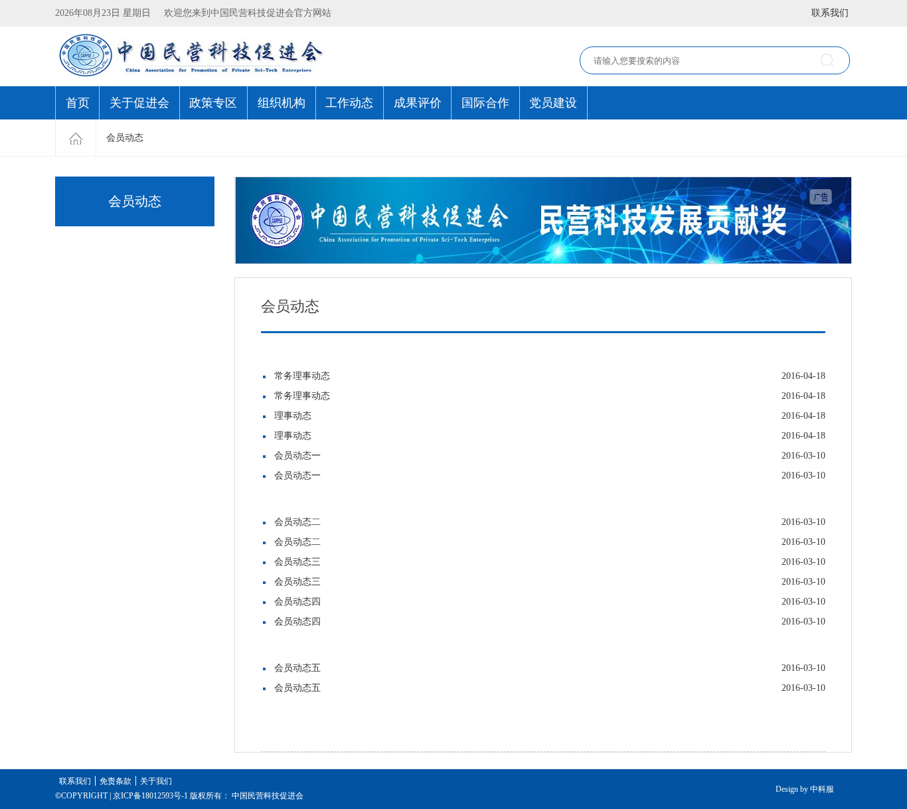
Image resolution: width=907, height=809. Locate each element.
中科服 (822, 789)
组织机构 (281, 103)
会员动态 (124, 138)
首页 (78, 103)
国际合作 (485, 103)
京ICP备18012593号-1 (150, 795)
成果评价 (418, 103)
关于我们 (156, 781)
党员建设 (553, 103)
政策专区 (213, 103)
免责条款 (115, 781)
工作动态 (349, 103)
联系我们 (830, 13)
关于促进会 (139, 103)
